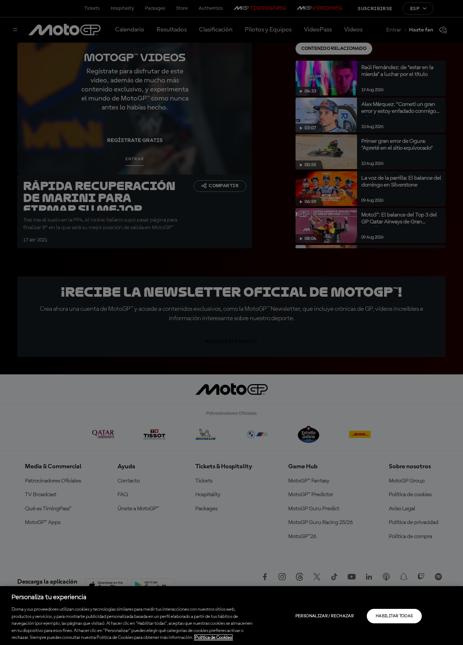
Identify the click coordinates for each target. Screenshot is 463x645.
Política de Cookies (213, 637)
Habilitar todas (394, 616)
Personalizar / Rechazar (325, 616)
